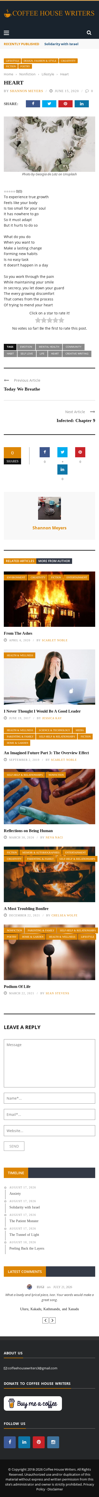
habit (10, 353)
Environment (16, 577)
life (42, 353)
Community (73, 346)
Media (80, 730)
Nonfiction (56, 774)
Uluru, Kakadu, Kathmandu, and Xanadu (49, 1309)
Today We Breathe (22, 389)
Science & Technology (54, 730)
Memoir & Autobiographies (41, 852)
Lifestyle (12, 60)
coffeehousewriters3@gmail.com (32, 1368)
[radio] (38, 321)
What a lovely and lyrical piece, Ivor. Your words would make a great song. (49, 1297)
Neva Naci (54, 837)
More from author (54, 561)
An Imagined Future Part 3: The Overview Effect (46, 753)
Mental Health (49, 346)
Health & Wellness (20, 655)
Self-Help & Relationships (57, 736)
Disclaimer (55, 1489)
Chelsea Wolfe (65, 915)
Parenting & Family (20, 736)
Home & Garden (17, 743)
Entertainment (77, 577)
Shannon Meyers (26, 91)
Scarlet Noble (55, 640)
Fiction (11, 66)
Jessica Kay (52, 718)
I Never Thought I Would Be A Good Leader (42, 711)
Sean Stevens (57, 993)
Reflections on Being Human (28, 831)
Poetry (25, 66)
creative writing (76, 353)
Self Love (27, 353)
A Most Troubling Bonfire (26, 908)
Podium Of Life (17, 986)
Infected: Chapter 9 (76, 420)
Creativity (68, 60)
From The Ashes (18, 633)
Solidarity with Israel (61, 44)
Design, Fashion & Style (40, 60)
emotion (26, 346)
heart (55, 353)
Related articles (20, 561)
